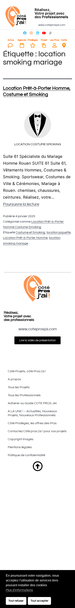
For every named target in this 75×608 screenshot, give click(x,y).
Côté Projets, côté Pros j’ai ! (27, 371)
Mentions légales (20, 447)
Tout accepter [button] (39, 600)
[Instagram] (31, 33)
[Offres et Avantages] (32, 45)
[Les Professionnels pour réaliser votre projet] (54, 45)
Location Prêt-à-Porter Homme (25, 237)
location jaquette (59, 232)
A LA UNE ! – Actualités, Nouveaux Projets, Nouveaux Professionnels (32, 413)
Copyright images (20, 439)
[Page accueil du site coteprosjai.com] (16, 17)
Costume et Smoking (30, 232)
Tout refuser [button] (16, 600)
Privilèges (33, 40)
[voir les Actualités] (10, 45)
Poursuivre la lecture (21, 204)
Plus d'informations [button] (19, 590)
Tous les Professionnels (24, 395)
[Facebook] (25, 33)
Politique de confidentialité (26, 455)
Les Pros (54, 40)
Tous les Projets (19, 387)
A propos (14, 379)
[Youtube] (44, 33)
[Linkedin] (37, 33)
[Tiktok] (50, 33)
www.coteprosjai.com (51, 25)
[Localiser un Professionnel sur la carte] (64, 45)
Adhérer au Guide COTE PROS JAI (32, 403)
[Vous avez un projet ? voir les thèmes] (44, 45)
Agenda (22, 40)
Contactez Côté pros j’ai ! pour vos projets (37, 431)
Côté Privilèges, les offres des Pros (32, 423)
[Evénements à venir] (21, 45)
